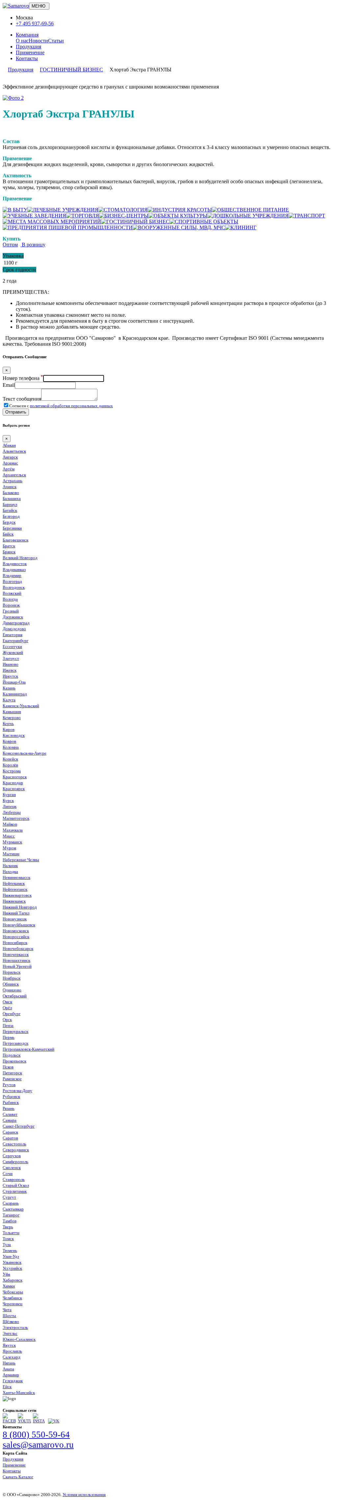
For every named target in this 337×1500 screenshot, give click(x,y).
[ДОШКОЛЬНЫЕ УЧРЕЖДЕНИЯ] (248, 215)
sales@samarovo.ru (38, 1445)
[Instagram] (39, 1420)
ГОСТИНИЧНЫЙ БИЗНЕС (71, 69)
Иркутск (10, 676)
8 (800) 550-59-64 (36, 1434)
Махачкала (13, 830)
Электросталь (15, 1327)
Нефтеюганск (15, 889)
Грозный (11, 611)
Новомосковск (16, 930)
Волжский (12, 593)
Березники (12, 528)
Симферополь (15, 1161)
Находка (10, 871)
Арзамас (10, 463)
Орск (7, 1019)
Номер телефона (23, 378)
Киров (8, 729)
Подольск (11, 1055)
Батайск (10, 510)
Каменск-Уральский (21, 705)
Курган (9, 794)
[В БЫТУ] (15, 210)
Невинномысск (16, 877)
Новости (38, 40)
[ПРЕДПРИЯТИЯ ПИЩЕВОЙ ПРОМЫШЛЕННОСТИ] (68, 227)
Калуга (9, 699)
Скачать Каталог (18, 1476)
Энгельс (10, 1333)
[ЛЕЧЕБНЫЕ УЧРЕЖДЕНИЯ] (62, 210)
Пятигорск (12, 1072)
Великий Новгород (20, 557)
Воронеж (11, 605)
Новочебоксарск (18, 948)
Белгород (11, 516)
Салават (10, 1114)
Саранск (10, 1132)
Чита (7, 1309)
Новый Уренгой (17, 966)
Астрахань (12, 480)
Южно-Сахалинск (19, 1339)
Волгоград (12, 581)
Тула (7, 1244)
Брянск (9, 551)
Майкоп (10, 824)
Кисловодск (14, 735)
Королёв (10, 764)
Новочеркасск (16, 954)
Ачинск (9, 486)
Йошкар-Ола (14, 682)
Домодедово (14, 628)
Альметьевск (14, 451)
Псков (8, 1066)
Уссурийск (12, 1268)
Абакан (9, 445)
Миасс (9, 836)
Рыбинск (11, 1102)
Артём (8, 468)
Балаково (11, 492)
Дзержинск (13, 616)
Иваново (10, 664)
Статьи (56, 40)
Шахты (9, 1315)
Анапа (8, 1368)
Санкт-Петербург (19, 1126)
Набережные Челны (21, 859)
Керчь (8, 723)
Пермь (8, 1037)
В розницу (32, 244)
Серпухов (12, 1155)
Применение (30, 52)
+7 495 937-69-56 (35, 23)
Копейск (10, 759)
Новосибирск (15, 942)
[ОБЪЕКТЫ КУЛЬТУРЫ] (177, 215)
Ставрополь (14, 1179)
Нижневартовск (17, 895)
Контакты (27, 58)
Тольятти (11, 1232)
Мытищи (11, 853)
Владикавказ (14, 569)
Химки (9, 1286)
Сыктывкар (13, 1209)
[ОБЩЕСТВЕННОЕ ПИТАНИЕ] (250, 210)
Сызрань (11, 1203)
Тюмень (10, 1250)
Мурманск (12, 841)
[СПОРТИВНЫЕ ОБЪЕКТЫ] (203, 221)
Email (9, 385)
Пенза (8, 1025)
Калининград (15, 693)
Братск (9, 545)
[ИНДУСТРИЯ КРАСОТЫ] (180, 210)
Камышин (12, 711)
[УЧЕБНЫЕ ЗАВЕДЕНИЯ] (34, 215)
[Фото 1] (13, 98)
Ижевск (9, 670)
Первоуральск (15, 1031)
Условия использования (84, 1494)
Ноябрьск (11, 978)
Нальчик (10, 865)
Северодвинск (16, 1149)
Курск (8, 800)
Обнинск (11, 984)
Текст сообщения (22, 399)
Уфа (6, 1274)
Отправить (15, 412)
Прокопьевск (14, 1061)
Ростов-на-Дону (17, 1090)
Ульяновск (12, 1262)
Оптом (10, 244)
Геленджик (13, 1380)
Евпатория (12, 634)
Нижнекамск (14, 901)
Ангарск (10, 457)
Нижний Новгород (20, 907)
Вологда (10, 599)
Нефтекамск (14, 883)
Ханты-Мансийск (19, 1392)
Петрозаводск (15, 1043)
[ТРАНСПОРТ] (307, 215)
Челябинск (12, 1297)
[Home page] (16, 6)
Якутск (9, 1345)
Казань (9, 688)
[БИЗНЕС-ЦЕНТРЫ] (123, 215)
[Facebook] (9, 1420)
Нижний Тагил (16, 913)
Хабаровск (12, 1280)
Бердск (9, 522)
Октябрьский (15, 995)
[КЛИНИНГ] (240, 227)
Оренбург (11, 1013)
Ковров (9, 741)
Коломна (11, 747)
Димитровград (16, 622)
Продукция (28, 46)
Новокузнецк (15, 918)
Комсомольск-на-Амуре (24, 753)
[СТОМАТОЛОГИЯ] (123, 210)
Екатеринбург (15, 640)
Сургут (9, 1197)
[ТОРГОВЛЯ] (82, 215)
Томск (8, 1238)
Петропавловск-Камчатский (28, 1049)
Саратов (10, 1138)
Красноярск (14, 788)
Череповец (12, 1303)
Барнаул (10, 504)
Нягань (9, 1363)
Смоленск (12, 1167)
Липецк (9, 806)
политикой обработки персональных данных (71, 405)
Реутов (9, 1084)
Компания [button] (27, 35)
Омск (7, 1001)
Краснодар (13, 782)
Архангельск (14, 474)
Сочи (8, 1173)
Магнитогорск (16, 818)
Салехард (11, 1357)
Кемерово (12, 717)
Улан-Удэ (11, 1256)
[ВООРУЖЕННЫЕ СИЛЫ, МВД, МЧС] (179, 227)
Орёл (7, 1007)
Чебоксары (13, 1291)
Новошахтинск (16, 960)
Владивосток (15, 563)
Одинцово (12, 990)
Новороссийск (16, 936)
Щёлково (11, 1321)
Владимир (12, 575)
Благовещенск (15, 540)
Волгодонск (14, 587)
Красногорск (15, 776)
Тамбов (9, 1220)
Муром (9, 847)
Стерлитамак (15, 1191)
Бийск (8, 534)
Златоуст (11, 658)
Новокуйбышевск (19, 924)
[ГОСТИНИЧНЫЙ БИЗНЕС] (135, 221)
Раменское (12, 1078)
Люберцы (12, 812)
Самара (9, 1120)
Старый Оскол (16, 1185)
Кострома (12, 770)
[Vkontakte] (53, 1420)
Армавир (11, 1374)
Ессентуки (12, 646)
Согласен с (61, 405)
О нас (22, 40)
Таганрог (11, 1214)
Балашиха (12, 498)
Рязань (8, 1108)
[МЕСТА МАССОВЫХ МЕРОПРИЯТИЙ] (52, 221)
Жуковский (13, 652)
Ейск (7, 1386)
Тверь (8, 1226)
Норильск (11, 972)
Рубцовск (11, 1096)
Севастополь (14, 1143)
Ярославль (12, 1351)
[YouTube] (24, 1420)
